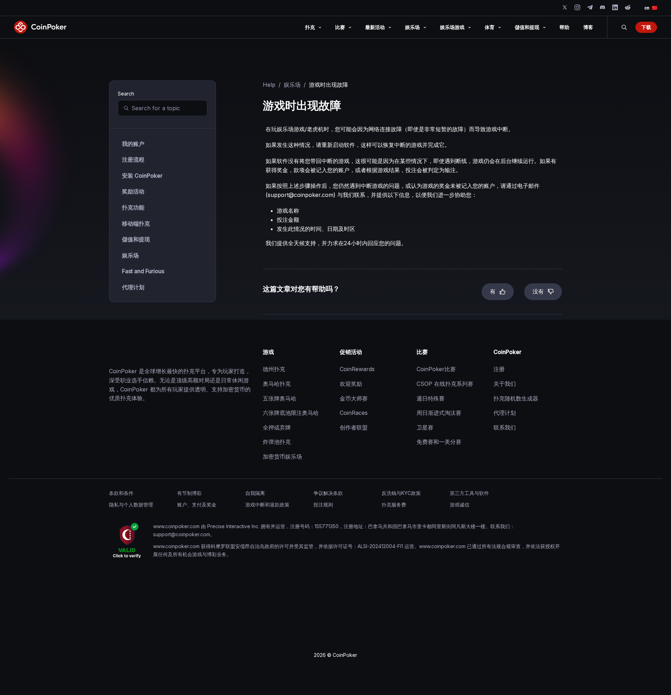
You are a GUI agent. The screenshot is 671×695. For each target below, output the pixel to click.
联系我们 (504, 427)
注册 (499, 369)
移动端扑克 (136, 223)
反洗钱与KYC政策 (401, 493)
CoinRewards (357, 369)
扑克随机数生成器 (515, 398)
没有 (538, 291)
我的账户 (133, 143)
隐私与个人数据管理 (131, 505)
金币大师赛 (354, 398)
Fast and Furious (143, 271)
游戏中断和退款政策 (267, 505)
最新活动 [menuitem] (375, 27)
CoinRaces (354, 412)
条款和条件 (121, 493)
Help (269, 84)
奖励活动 (133, 191)
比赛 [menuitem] (340, 27)
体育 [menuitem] (490, 27)
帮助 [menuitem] (564, 27)
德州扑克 (274, 369)
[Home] (144, 352)
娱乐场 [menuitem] (412, 27)
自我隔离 (255, 493)
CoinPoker (507, 351)
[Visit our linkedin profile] (615, 7)
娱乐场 (130, 255)
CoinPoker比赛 (436, 369)
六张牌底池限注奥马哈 (291, 412)
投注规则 (323, 505)
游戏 (268, 351)
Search (624, 27)
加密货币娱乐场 (282, 456)
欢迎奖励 (351, 383)
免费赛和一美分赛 (439, 441)
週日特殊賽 (431, 398)
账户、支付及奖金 (196, 505)
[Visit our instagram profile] (577, 7)
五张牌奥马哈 (279, 398)
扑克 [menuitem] (310, 27)
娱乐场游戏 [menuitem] (452, 27)
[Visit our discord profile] (602, 7)
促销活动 (351, 351)
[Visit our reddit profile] (627, 7)
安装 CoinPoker (142, 175)
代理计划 (133, 287)
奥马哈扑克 (277, 383)
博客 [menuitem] (588, 27)
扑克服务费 (394, 505)
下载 (646, 27)
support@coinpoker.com (300, 194)
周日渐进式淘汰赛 (439, 412)
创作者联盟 (354, 427)
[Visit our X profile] (565, 7)
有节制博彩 (189, 493)
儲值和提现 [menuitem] (527, 27)
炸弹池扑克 (277, 441)
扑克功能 (133, 207)
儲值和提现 (136, 239)
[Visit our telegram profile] (590, 7)
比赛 (422, 351)
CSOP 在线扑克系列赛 (445, 383)
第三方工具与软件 (469, 493)
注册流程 (133, 159)
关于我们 (504, 383)
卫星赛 (425, 427)
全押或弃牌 (277, 427)
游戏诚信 (459, 505)
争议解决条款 (328, 493)
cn (646, 7)
